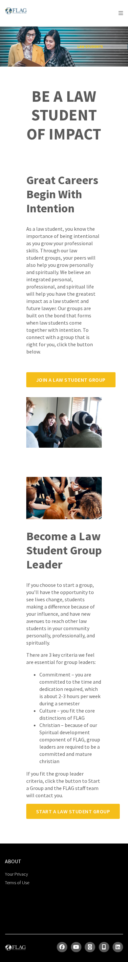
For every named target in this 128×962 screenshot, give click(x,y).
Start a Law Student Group (73, 811)
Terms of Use (17, 883)
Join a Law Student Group (71, 379)
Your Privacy (16, 874)
